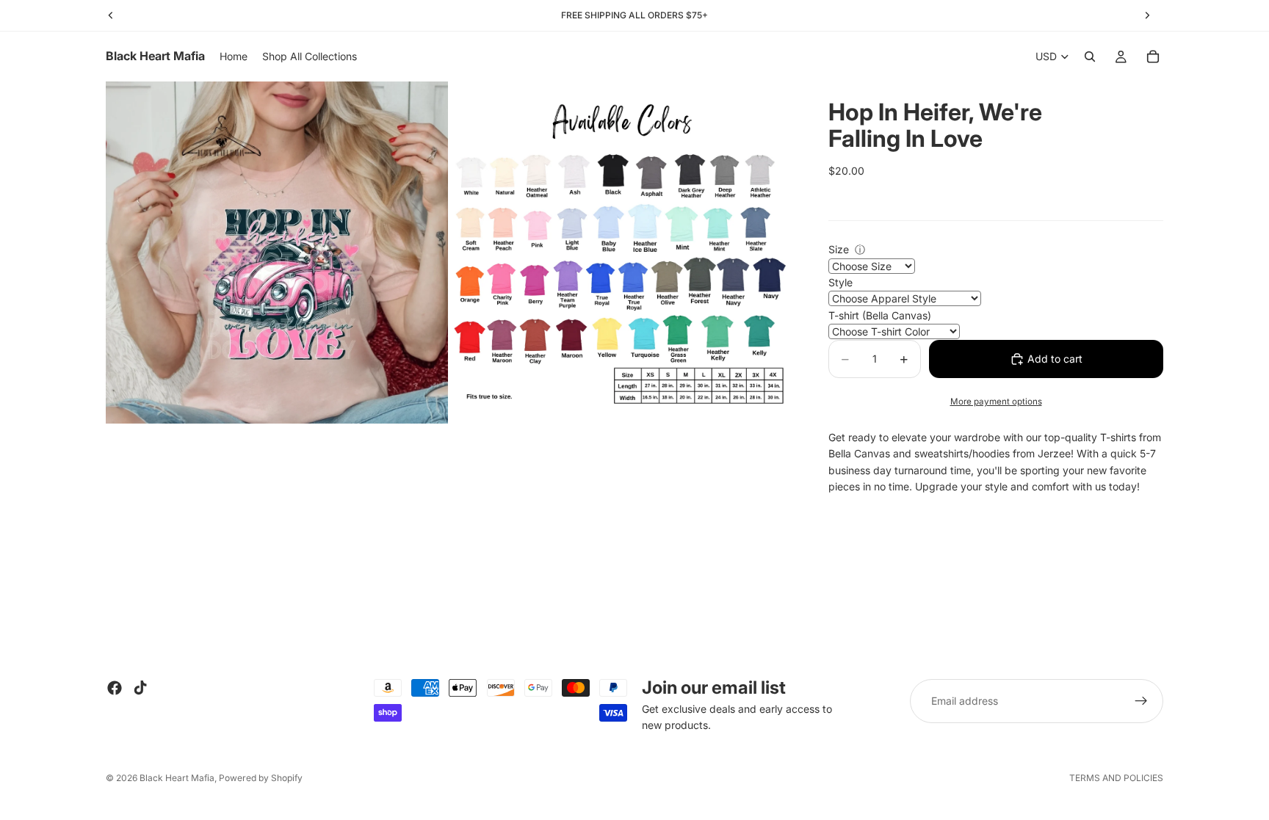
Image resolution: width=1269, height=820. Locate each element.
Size (838, 249)
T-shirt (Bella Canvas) (879, 315)
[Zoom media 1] (277, 252)
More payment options (996, 401)
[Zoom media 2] (622, 252)
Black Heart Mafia (177, 777)
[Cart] (1153, 56)
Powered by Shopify (261, 777)
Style (840, 282)
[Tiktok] (140, 688)
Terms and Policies (1116, 777)
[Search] (1090, 56)
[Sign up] (1141, 701)
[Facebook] (114, 688)
